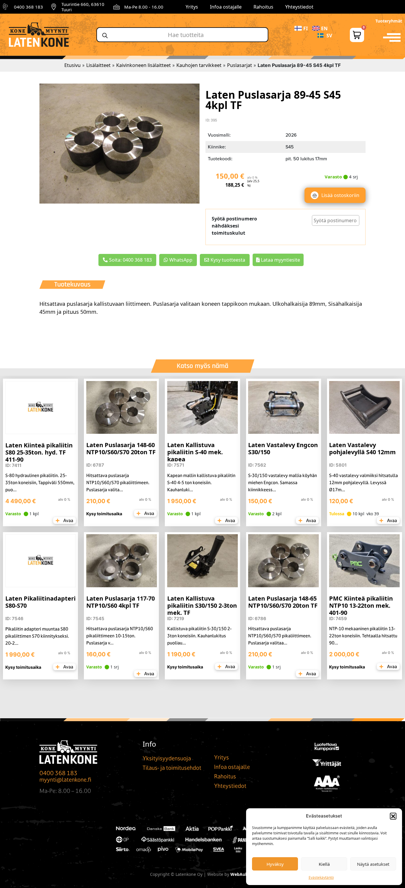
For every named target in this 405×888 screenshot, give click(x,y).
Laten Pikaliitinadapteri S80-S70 (40, 601)
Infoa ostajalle (226, 7)
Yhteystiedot (299, 7)
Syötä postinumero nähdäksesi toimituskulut (234, 225)
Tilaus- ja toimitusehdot (172, 767)
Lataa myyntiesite (280, 260)
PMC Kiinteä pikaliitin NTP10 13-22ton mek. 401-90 (361, 605)
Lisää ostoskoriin (340, 195)
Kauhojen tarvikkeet (198, 65)
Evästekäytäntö (321, 877)
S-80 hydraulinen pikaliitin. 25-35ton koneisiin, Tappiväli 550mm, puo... (39, 482)
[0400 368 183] (6, 7)
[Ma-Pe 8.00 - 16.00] (116, 7)
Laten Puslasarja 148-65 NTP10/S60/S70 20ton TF (283, 601)
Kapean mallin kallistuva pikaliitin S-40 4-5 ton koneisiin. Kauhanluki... (201, 482)
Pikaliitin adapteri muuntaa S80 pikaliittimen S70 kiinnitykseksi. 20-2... (37, 636)
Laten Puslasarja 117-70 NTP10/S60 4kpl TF (120, 601)
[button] (393, 816)
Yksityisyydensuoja (167, 758)
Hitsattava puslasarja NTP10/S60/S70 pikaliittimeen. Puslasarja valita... (117, 482)
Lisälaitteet (98, 65)
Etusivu (72, 65)
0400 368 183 (28, 7)
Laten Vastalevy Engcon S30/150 (283, 448)
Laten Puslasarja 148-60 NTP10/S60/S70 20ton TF (121, 448)
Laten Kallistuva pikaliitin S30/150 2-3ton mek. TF (202, 605)
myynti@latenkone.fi (65, 779)
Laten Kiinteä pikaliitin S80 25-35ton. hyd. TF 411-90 (39, 452)
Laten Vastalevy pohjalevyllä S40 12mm (362, 448)
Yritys (192, 7)
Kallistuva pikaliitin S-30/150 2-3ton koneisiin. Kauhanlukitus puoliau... (199, 636)
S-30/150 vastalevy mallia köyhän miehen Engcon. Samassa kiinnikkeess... (282, 482)
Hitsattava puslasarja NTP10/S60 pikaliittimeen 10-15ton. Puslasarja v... (119, 636)
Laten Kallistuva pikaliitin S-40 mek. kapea (195, 452)
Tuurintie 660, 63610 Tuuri (82, 6)
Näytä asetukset (373, 864)
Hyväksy (275, 864)
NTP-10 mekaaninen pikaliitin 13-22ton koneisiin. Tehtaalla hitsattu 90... (363, 636)
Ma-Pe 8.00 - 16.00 (143, 7)
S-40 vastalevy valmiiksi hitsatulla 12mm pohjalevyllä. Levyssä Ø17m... (363, 482)
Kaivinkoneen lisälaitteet (143, 65)
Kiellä (324, 864)
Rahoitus (263, 7)
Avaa (67, 520)
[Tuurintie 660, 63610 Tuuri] (53, 7)
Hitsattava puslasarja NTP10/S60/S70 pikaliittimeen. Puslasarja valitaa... (279, 636)
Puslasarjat (239, 65)
